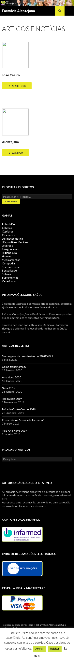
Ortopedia (8, 263)
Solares (6, 274)
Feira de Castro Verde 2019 (19, 409)
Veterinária (9, 281)
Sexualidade (9, 270)
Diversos (7, 245)
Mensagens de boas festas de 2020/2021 (27, 356)
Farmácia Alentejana (18, 11)
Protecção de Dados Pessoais (17, 624)
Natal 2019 (8, 388)
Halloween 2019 (12, 398)
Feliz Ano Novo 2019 (14, 430)
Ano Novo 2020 (11, 377)
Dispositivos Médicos (15, 242)
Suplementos (10, 277)
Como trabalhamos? (14, 366)
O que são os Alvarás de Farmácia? (23, 420)
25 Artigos (18, 85)
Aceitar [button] (39, 648)
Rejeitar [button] (54, 648)
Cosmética (8, 235)
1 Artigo (17, 152)
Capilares (7, 231)
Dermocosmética (12, 238)
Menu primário (69, 11)
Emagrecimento (11, 249)
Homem (6, 256)
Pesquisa (11, 201)
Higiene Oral (9, 252)
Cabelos (7, 228)
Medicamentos (11, 259)
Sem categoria (11, 267)
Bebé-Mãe (8, 224)
